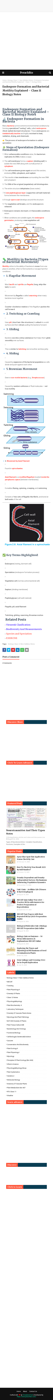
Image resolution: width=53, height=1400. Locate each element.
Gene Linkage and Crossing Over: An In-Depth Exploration (31, 961)
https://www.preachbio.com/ (26, 1397)
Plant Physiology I (13, 1052)
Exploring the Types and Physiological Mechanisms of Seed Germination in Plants (31, 950)
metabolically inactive (11, 133)
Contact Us (33, 1391)
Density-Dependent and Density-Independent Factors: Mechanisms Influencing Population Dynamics (32, 880)
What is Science (12, 1064)
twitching (22, 349)
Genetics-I (10, 1076)
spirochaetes (17, 468)
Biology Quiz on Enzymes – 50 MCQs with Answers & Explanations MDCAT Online (29, 938)
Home (4, 80)
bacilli (11, 284)
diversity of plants (13, 993)
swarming (33, 296)
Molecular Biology (13, 1080)
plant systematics (13, 1072)
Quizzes (10, 1041)
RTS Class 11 (11, 1092)
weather (10, 1095)
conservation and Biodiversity (17, 1044)
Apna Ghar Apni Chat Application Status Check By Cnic (31, 858)
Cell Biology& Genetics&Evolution (19, 1037)
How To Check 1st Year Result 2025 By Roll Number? (31, 868)
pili (10, 322)
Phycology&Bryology (14, 1001)
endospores (41, 128)
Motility (5, 266)
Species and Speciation (19, 633)
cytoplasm (8, 166)
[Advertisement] (25, 6)
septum (30, 161)
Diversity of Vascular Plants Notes (19, 1013)
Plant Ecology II (12, 1048)
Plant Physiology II (13, 990)
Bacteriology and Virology (16, 1029)
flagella (30, 284)
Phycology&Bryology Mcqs (16, 1068)
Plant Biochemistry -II (14, 1005)
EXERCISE (11, 638)
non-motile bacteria (19, 378)
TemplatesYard (28, 1395)
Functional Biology (13, 1033)
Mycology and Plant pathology (18, 1017)
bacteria (10, 126)
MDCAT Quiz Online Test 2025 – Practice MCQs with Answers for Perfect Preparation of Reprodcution (30, 903)
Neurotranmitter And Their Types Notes (25, 832)
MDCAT (9, 982)
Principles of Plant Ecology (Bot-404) (20, 1060)
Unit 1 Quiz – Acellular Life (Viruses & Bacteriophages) (31, 891)
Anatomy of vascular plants (17, 1084)
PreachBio (26, 72)
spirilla (21, 284)
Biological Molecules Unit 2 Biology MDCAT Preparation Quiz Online (32, 927)
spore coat (15, 200)
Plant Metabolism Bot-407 (16, 1088)
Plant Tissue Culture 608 (15, 1025)
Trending (10, 986)
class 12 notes (12, 997)
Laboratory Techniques (15, 1009)
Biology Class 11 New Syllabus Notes (20, 80)
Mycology (10, 1056)
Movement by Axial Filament (18, 461)
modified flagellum (27, 477)
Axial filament (10, 477)
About (25, 1391)
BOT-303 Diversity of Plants (16, 1021)
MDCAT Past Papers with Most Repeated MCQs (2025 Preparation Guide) (31, 916)
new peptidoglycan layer (16, 193)
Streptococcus (38, 378)
